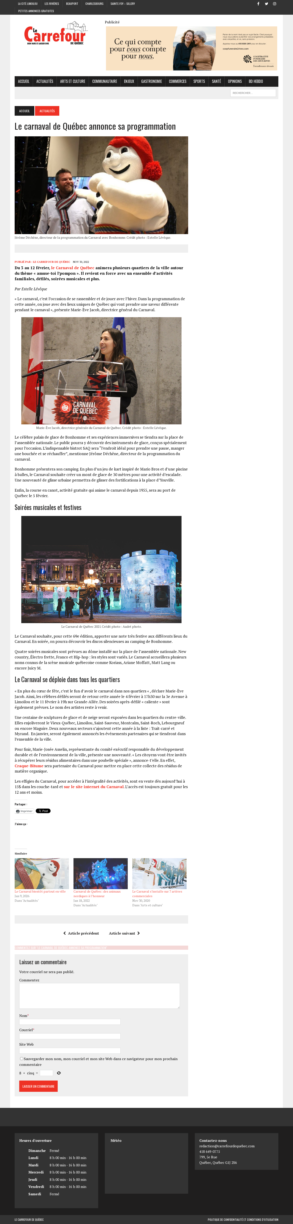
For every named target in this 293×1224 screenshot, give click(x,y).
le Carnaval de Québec (72, 267)
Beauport (72, 4)
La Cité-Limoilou (28, 4)
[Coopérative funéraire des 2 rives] (191, 67)
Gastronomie (151, 81)
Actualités (44, 81)
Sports (199, 81)
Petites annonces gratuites (36, 11)
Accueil (23, 81)
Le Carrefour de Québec (51, 261)
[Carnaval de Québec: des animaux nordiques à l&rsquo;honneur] (100, 873)
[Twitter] (266, 3)
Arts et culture (72, 81)
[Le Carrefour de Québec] (56, 33)
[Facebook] (258, 3)
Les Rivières (52, 4)
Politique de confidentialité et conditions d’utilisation (243, 1219)
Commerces (177, 81)
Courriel (26, 1029)
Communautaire (104, 81)
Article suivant (122, 933)
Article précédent (83, 933)
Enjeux (129, 81)
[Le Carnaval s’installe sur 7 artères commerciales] (159, 873)
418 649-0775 (209, 1151)
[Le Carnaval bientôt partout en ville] (42, 873)
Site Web (26, 1044)
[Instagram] (274, 3)
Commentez (29, 980)
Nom (23, 1015)
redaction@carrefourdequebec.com (227, 1146)
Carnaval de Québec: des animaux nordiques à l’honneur (97, 893)
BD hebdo (256, 81)
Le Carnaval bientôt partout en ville (40, 891)
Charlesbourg (94, 4)
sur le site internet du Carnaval (94, 786)
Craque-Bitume (29, 765)
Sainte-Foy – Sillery (123, 4)
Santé (216, 81)
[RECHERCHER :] (253, 92)
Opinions (235, 81)
